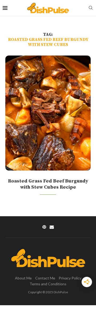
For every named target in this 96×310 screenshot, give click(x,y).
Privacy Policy (70, 278)
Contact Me (45, 278)
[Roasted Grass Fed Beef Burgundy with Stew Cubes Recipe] (48, 113)
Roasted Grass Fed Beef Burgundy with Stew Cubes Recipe (48, 184)
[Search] (90, 8)
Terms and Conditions (48, 284)
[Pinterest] (44, 227)
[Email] (52, 227)
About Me (23, 278)
